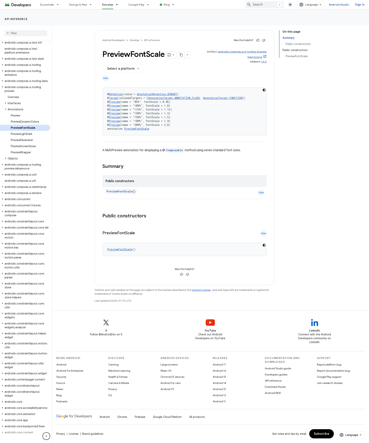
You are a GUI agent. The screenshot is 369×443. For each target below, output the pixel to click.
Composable (174, 150)
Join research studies (329, 383)
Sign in (359, 4)
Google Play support (329, 377)
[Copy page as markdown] (181, 55)
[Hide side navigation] (46, 436)
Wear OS (165, 370)
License (73, 433)
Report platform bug (329, 364)
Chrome (122, 417)
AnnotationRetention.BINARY (157, 94)
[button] (25, 43)
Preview (114, 102)
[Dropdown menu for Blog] (175, 4)
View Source (254, 57)
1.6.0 (264, 61)
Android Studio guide (278, 368)
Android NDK (273, 393)
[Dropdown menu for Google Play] (149, 4)
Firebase (140, 417)
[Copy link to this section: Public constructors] (151, 216)
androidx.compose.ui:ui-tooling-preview (242, 51)
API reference (16, 19)
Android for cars (170, 383)
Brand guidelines (92, 433)
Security (61, 377)
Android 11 (219, 401)
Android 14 (219, 383)
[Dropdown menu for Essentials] (59, 4)
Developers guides (276, 374)
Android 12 (219, 395)
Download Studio (275, 387)
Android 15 (219, 377)
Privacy (112, 389)
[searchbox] (26, 33)
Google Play (136, 4)
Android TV (167, 389)
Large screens (169, 364)
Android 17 (219, 364)
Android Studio (339, 4)
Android (61, 364)
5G (110, 395)
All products (197, 417)
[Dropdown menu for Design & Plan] (92, 4)
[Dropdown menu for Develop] (118, 4)
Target (113, 98)
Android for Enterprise (69, 370)
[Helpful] (258, 40)
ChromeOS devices (172, 377)
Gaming (113, 364)
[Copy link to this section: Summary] (127, 166)
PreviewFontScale (136, 128)
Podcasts (61, 401)
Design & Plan (78, 4)
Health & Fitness (117, 377)
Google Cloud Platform (167, 417)
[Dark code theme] (264, 90)
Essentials (47, 4)
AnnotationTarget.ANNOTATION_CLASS (174, 98)
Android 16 (219, 370)
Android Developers (113, 40)
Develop (107, 4)
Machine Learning (119, 370)
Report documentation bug (333, 370)
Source (60, 383)
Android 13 (219, 389)
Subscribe (321, 434)
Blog (167, 4)
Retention (116, 94)
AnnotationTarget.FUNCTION (222, 98)
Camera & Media (118, 383)
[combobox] (264, 4)
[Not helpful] (264, 40)
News (59, 389)
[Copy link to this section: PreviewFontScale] (139, 233)
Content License (201, 290)
